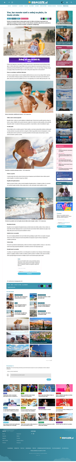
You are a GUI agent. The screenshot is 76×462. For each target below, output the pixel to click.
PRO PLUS (22, 448)
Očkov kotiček (43, 5)
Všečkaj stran (65, 179)
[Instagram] (12, 2)
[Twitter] (44, 19)
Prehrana (59, 5)
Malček (26, 5)
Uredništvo (16, 448)
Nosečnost (14, 5)
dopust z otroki (17, 284)
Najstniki (31, 5)
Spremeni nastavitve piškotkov (44, 448)
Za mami (37, 5)
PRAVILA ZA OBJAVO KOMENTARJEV (12, 371)
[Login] (67, 2)
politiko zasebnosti (33, 271)
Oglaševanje (10, 448)
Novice (9, 5)
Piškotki (34, 448)
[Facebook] (9, 2)
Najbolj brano (61, 146)
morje (12, 284)
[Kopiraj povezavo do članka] (50, 19)
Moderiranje (28, 448)
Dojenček (21, 5)
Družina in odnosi (52, 5)
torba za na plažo (11, 287)
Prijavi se (29, 273)
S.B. (9, 18)
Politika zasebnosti (56, 448)
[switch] (62, 2)
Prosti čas (65, 5)
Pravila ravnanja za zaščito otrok (38, 450)
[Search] (71, 2)
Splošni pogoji (65, 448)
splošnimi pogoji (26, 271)
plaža (8, 284)
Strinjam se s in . (28, 271)
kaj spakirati (25, 284)
